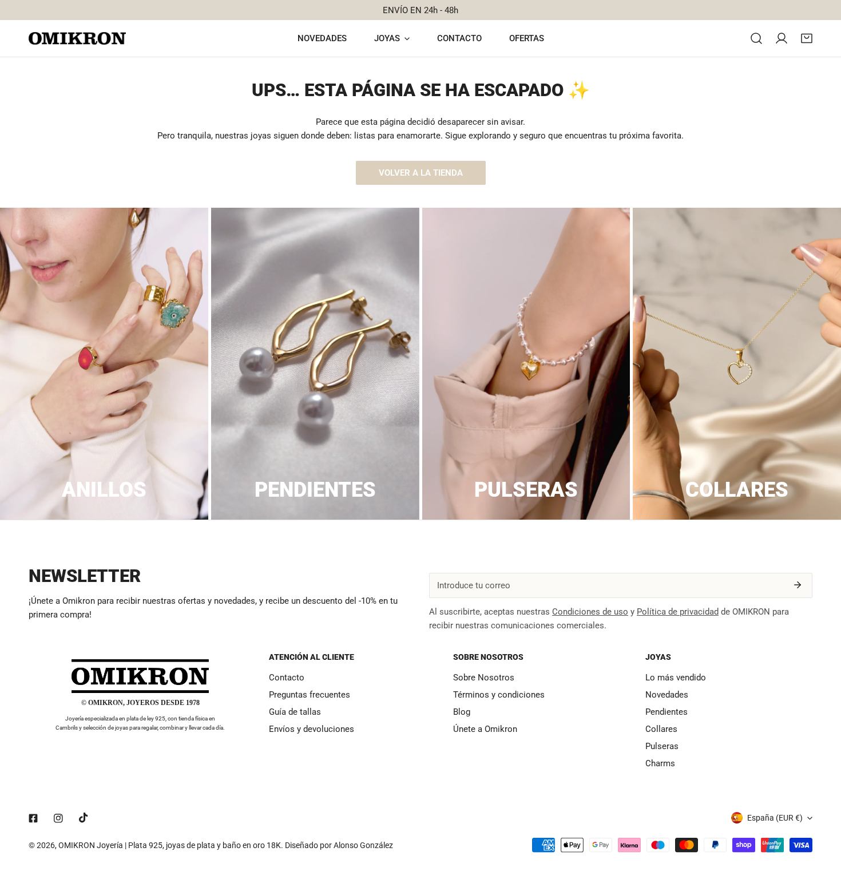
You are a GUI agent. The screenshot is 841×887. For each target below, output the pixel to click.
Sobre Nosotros (483, 677)
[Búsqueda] (756, 38)
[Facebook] (33, 818)
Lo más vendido (675, 677)
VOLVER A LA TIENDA (421, 173)
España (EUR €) (775, 817)
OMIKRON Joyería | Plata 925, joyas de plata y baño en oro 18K (169, 845)
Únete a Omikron (485, 729)
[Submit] (797, 585)
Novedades (666, 695)
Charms (660, 763)
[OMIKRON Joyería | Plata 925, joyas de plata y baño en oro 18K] (77, 38)
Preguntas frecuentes (309, 695)
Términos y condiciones (499, 695)
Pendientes (666, 712)
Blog (461, 712)
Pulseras (662, 746)
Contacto (286, 677)
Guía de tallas (295, 712)
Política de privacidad (678, 612)
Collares (661, 729)
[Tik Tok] (83, 818)
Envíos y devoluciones (311, 729)
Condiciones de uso (590, 612)
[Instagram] (58, 818)
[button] (806, 38)
